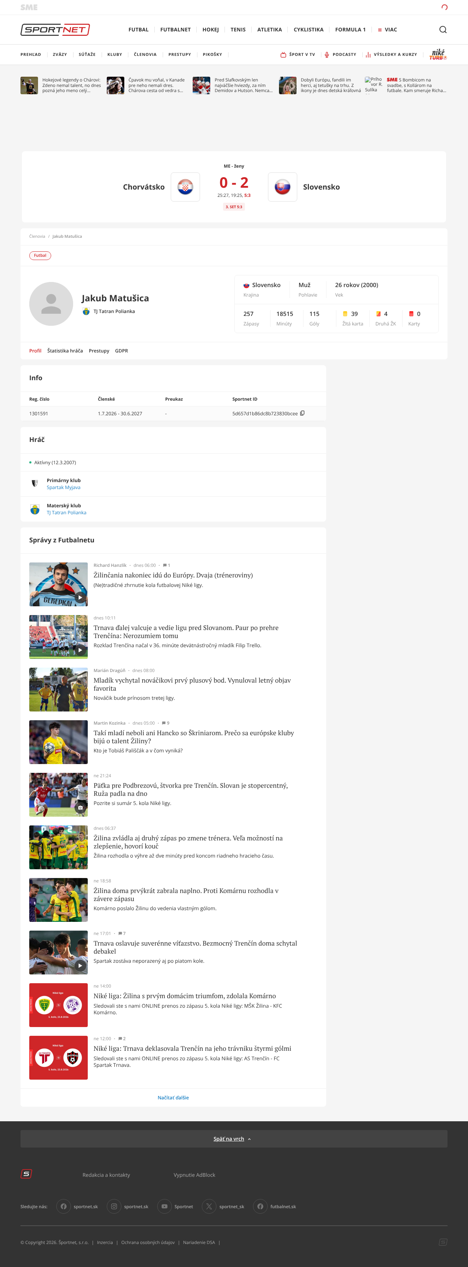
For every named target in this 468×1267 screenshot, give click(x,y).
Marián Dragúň (109, 670)
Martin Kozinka (110, 723)
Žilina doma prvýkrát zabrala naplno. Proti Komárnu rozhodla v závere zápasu (186, 894)
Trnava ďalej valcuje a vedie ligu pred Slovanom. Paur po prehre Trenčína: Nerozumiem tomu (186, 632)
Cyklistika (309, 29)
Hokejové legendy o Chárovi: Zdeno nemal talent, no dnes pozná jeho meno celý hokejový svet (71, 85)
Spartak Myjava (63, 487)
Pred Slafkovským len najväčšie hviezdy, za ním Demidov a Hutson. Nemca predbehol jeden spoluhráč (242, 85)
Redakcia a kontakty (106, 1174)
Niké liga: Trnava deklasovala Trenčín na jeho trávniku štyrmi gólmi (192, 1049)
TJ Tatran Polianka (114, 311)
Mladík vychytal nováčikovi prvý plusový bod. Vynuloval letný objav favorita (192, 684)
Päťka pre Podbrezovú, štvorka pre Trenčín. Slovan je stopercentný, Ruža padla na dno (191, 789)
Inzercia (105, 1242)
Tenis (238, 29)
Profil (35, 350)
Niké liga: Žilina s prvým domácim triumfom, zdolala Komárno (185, 996)
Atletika (269, 29)
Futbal (139, 29)
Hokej (211, 29)
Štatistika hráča (65, 350)
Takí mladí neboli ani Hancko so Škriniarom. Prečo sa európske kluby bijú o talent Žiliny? (194, 737)
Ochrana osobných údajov (148, 1242)
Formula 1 (350, 29)
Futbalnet (176, 29)
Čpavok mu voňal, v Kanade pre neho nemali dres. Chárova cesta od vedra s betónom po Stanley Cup (157, 85)
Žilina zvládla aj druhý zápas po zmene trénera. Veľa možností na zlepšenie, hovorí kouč (188, 842)
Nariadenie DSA (199, 1242)
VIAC (391, 29)
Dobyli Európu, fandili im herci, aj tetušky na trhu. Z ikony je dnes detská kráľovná (331, 85)
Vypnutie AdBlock (194, 1174)
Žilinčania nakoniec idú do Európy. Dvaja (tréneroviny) (173, 575)
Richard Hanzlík (110, 565)
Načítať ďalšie (173, 1097)
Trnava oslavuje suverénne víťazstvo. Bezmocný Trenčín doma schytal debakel (195, 947)
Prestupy (99, 350)
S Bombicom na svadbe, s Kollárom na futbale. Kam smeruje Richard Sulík (417, 85)
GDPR (121, 350)
